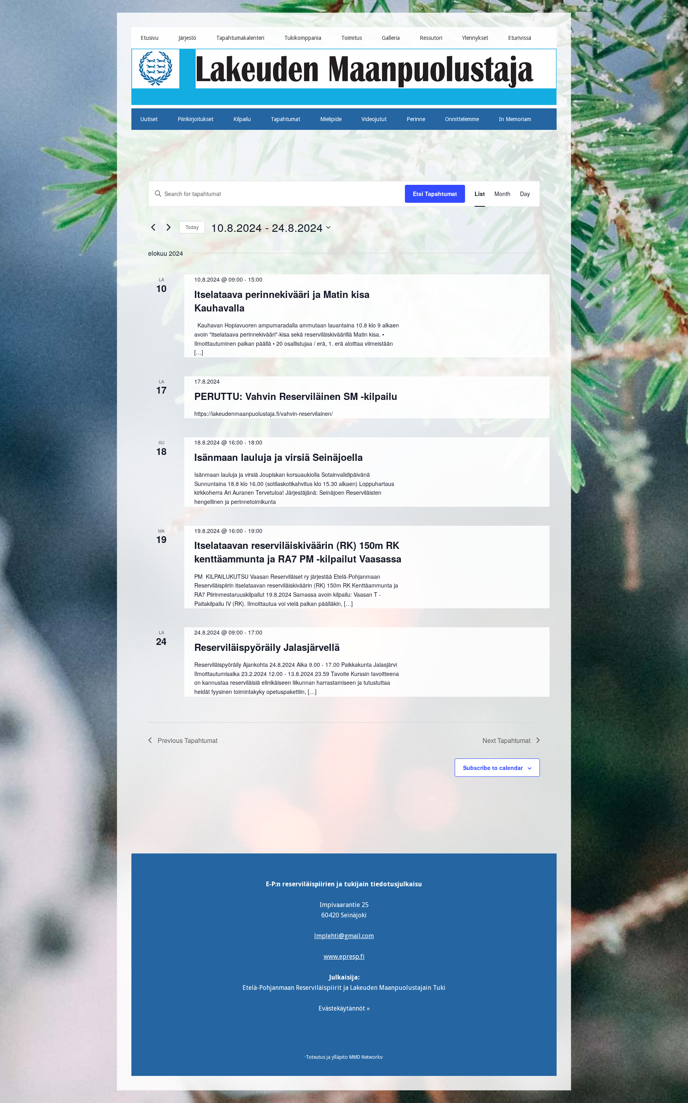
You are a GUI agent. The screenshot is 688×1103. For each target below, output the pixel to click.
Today (192, 226)
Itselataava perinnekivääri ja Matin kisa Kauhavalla (281, 300)
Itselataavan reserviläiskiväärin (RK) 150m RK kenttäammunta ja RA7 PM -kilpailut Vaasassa (297, 551)
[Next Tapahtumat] (168, 227)
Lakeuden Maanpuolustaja (344, 75)
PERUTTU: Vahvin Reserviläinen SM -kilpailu (295, 396)
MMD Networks (365, 1057)
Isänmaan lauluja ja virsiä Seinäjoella (278, 457)
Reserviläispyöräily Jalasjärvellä (267, 647)
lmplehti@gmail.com (344, 936)
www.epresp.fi (344, 956)
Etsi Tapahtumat (435, 194)
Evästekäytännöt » (344, 1008)
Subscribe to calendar (493, 768)
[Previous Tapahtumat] (153, 227)
